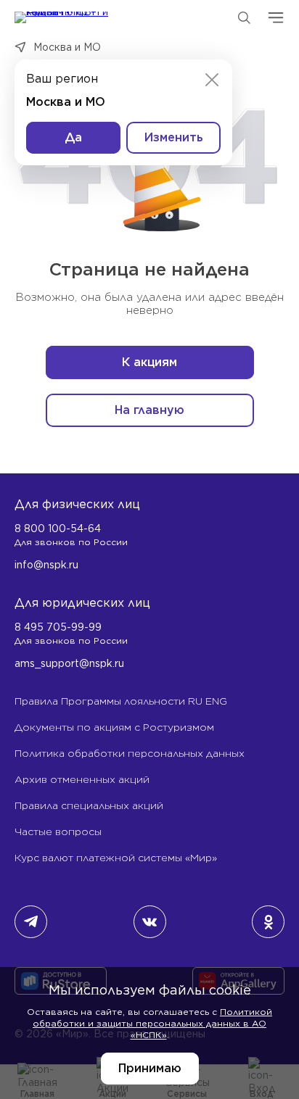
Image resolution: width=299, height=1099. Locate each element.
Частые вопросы (58, 831)
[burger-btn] (275, 17)
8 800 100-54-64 (58, 528)
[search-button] (244, 17)
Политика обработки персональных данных (130, 753)
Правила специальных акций (89, 805)
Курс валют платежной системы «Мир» (116, 857)
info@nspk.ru (46, 565)
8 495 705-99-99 (58, 627)
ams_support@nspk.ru (69, 663)
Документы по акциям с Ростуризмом (114, 727)
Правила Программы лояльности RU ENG (121, 701)
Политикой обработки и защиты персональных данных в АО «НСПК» (152, 1023)
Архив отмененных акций (82, 779)
